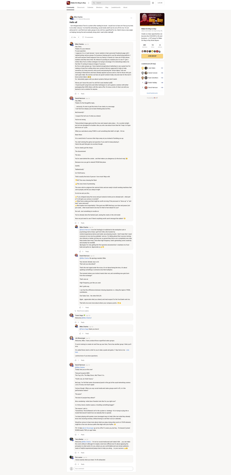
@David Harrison (85, 230)
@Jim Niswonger (88, 428)
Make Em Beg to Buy (148, 29)
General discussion (84, 19)
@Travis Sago (84, 329)
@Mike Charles (84, 258)
